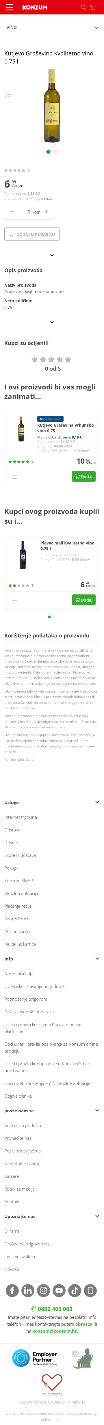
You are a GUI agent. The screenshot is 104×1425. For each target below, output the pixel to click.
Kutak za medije (19, 1189)
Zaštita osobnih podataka (29, 1011)
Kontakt (11, 1201)
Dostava (12, 830)
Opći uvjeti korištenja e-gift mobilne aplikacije (47, 1083)
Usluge (11, 802)
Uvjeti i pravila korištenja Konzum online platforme (42, 1027)
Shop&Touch (16, 919)
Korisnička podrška (22, 1125)
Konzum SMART (19, 880)
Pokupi (11, 868)
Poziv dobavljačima (22, 1151)
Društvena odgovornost (27, 1244)
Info (8, 959)
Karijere (11, 1176)
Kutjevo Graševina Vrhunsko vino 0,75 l (65, 428)
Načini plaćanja (18, 973)
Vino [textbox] (12, 27)
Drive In (11, 842)
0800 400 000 (54, 1309)
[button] (49, 616)
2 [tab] (55, 152)
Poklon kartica (17, 931)
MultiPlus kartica (20, 944)
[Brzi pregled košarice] (97, 7)
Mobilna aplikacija (21, 893)
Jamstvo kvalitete (20, 1256)
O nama (12, 1231)
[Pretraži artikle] (83, 7)
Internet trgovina (20, 817)
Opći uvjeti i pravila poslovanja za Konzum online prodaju (51, 1047)
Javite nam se (19, 1110)
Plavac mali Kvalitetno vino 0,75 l (67, 545)
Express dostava (20, 855)
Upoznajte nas (19, 1216)
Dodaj (86, 476)
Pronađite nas (17, 1138)
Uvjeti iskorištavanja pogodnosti (35, 986)
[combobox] (52, 27)
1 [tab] (48, 152)
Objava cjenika (18, 1096)
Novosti (11, 1269)
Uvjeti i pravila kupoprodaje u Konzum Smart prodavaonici (47, 1067)
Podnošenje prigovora (25, 999)
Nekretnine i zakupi (22, 1163)
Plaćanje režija (17, 906)
